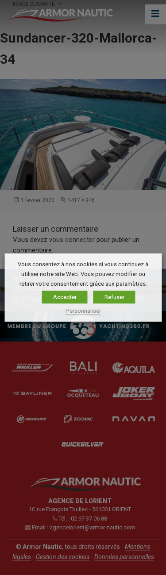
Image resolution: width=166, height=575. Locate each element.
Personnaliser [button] (83, 310)
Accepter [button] (65, 297)
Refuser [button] (114, 297)
